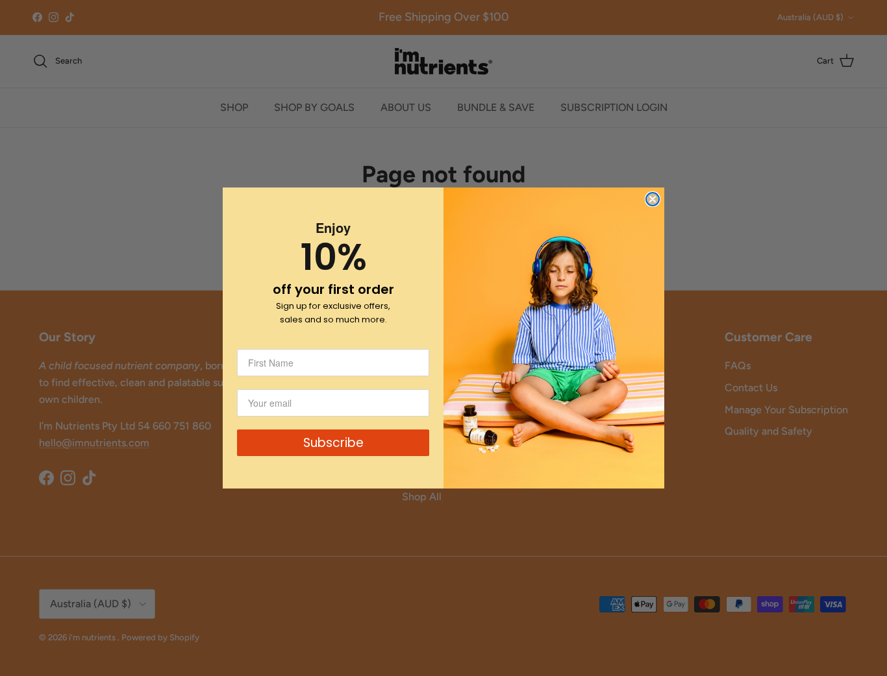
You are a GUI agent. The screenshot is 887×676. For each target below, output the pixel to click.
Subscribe (333, 443)
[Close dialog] (652, 199)
